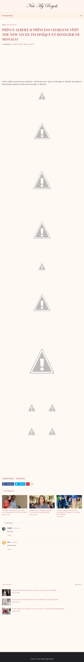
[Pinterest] (28, 484)
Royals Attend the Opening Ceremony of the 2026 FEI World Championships (38, 609)
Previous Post (7, 584)
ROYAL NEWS (20, 478)
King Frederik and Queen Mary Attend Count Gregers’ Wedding (34, 590)
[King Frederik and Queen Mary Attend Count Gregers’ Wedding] (6, 592)
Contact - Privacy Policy (38, 659)
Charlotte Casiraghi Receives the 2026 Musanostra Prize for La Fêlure (14, 511)
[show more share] (32, 484)
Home (3, 25)
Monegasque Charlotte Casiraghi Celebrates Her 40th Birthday (40, 511)
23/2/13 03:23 (16, 528)
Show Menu (8, 16)
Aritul (9, 528)
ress (8, 542)
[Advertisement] (42, 62)
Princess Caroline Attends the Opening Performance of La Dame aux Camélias (68, 512)
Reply (9, 535)
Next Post (78, 584)
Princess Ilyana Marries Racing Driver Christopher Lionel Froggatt (35, 599)
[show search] (81, 16)
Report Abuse (50, 659)
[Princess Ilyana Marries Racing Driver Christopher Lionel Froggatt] (6, 602)
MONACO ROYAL (11, 25)
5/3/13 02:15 (14, 542)
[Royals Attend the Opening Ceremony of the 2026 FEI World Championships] (6, 611)
